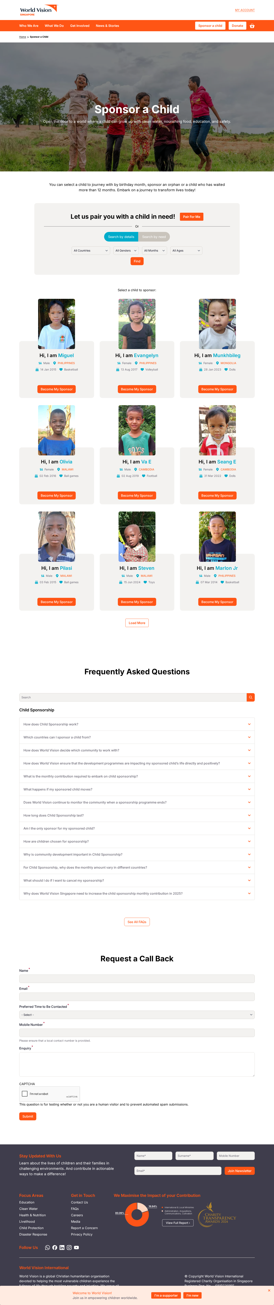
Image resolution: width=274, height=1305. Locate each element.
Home (22, 36)
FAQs (75, 1209)
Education (26, 1202)
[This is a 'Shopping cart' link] (252, 25)
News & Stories (107, 26)
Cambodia (146, 469)
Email (23, 989)
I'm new (192, 1295)
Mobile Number (31, 1025)
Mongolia (228, 363)
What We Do (54, 26)
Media (75, 1221)
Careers (77, 1215)
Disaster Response (33, 1234)
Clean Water (28, 1209)
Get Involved (79, 26)
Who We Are (28, 26)
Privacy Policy (81, 1234)
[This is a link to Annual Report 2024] (217, 1214)
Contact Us (79, 1202)
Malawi (67, 469)
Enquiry (25, 1048)
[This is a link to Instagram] (68, 1247)
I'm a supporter (166, 1295)
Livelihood (27, 1221)
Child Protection (31, 1228)
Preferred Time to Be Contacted (43, 1007)
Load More (137, 623)
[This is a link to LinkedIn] (60, 1247)
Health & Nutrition (32, 1215)
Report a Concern (84, 1228)
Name (23, 971)
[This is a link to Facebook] (53, 1247)
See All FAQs (137, 922)
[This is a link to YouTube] (75, 1247)
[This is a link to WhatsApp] (46, 1247)
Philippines (66, 363)
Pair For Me (191, 217)
